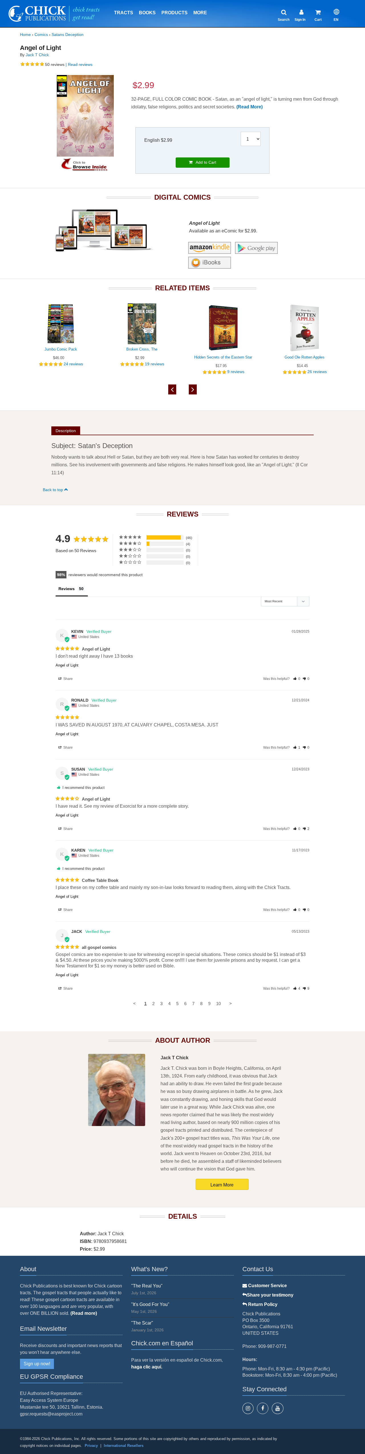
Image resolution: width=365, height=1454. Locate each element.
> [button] (230, 1003)
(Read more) (83, 1313)
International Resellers (123, 1445)
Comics (41, 34)
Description (66, 430)
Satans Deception (68, 34)
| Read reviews (78, 64)
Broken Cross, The (141, 349)
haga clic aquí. (146, 1366)
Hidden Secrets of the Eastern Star (223, 357)
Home (25, 34)
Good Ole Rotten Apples (305, 357)
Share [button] (67, 679)
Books (147, 12)
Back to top (53, 489)
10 (218, 1003)
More (200, 12)
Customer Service (267, 1285)
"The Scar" (142, 1323)
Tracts (123, 12)
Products (174, 12)
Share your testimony (270, 1295)
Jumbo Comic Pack (60, 349)
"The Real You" (147, 1285)
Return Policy (262, 1304)
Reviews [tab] (66, 588)
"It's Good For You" (150, 1304)
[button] (296, 679)
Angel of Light (67, 665)
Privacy (91, 1445)
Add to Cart (204, 162)
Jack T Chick (37, 54)
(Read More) (249, 106)
